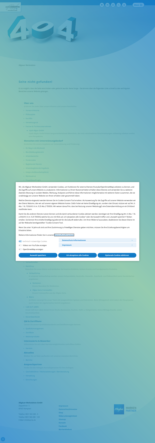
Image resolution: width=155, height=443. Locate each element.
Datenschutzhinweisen (64, 235)
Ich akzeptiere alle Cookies (77, 255)
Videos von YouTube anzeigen (35, 245)
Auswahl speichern (38, 255)
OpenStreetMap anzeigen (33, 249)
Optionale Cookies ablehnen (117, 255)
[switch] (20, 245)
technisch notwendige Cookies (35, 241)
